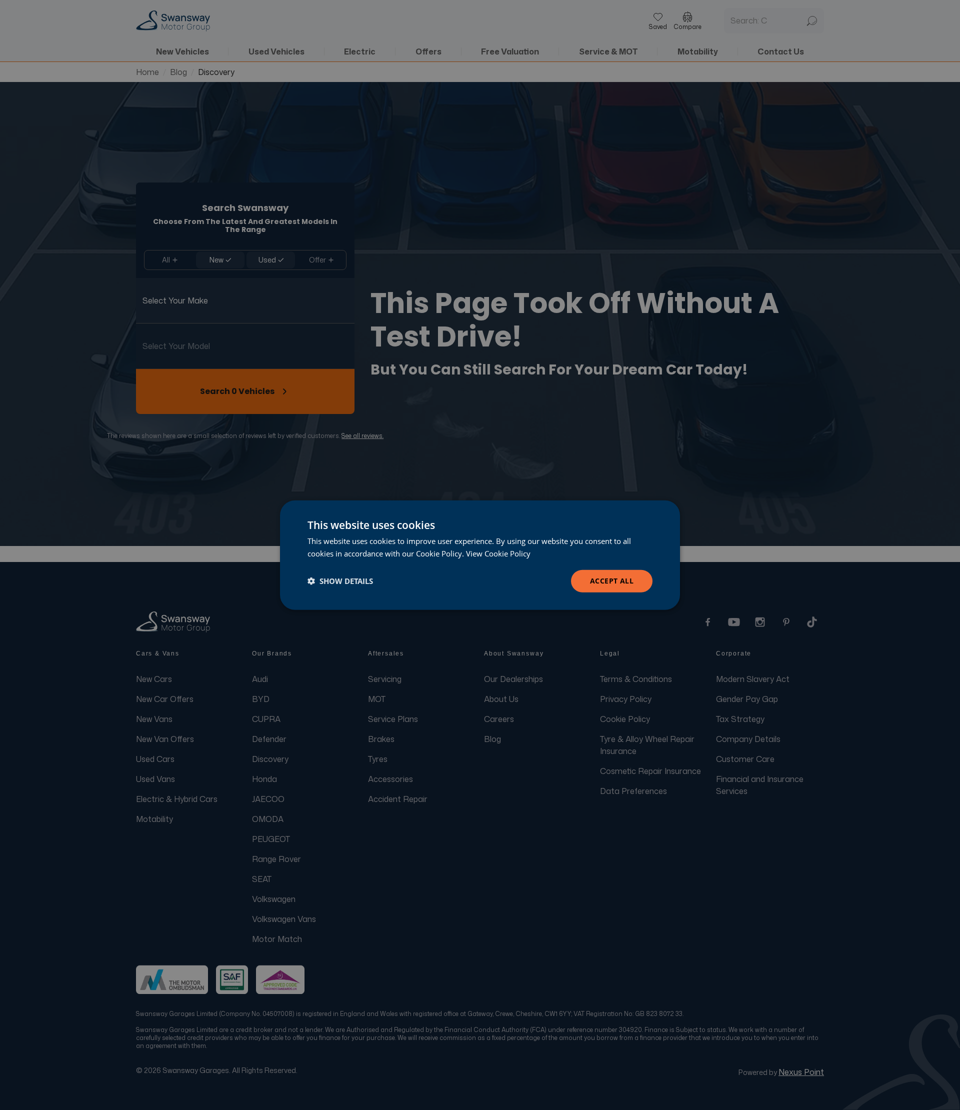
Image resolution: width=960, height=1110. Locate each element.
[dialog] (480, 555)
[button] (340, 581)
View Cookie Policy (498, 553)
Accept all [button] (612, 581)
